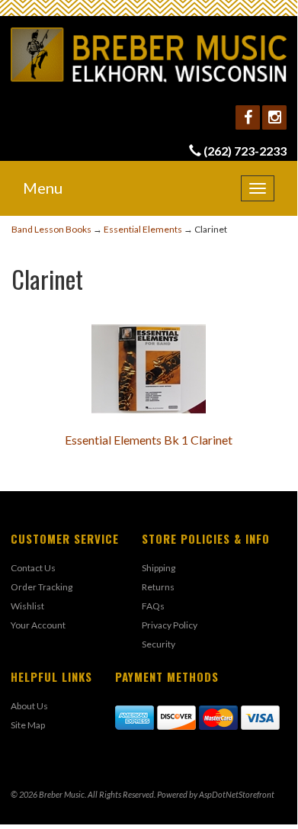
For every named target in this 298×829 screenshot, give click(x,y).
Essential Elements (143, 229)
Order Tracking (41, 587)
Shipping (158, 568)
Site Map (28, 725)
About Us (29, 706)
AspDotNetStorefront (236, 794)
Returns (158, 587)
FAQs (153, 606)
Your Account (38, 625)
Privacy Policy (169, 625)
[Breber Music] (149, 54)
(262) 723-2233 (245, 150)
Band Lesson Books (51, 229)
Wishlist (27, 606)
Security (158, 644)
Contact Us (33, 568)
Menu (42, 187)
